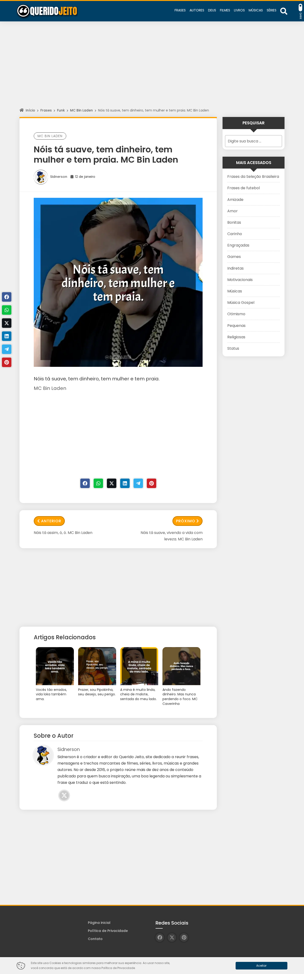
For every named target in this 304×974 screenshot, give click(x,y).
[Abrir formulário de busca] (283, 11)
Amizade (235, 199)
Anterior (51, 521)
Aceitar (261, 966)
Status (233, 348)
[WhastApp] (98, 483)
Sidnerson (58, 176)
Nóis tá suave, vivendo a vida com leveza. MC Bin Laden (172, 536)
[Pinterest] (151, 483)
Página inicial (99, 922)
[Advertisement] (152, 69)
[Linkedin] (125, 483)
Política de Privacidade (108, 930)
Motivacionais (240, 279)
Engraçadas (238, 245)
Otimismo (236, 314)
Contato (95, 938)
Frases (46, 110)
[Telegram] (138, 483)
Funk (61, 110)
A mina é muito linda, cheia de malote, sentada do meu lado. (138, 694)
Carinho (234, 234)
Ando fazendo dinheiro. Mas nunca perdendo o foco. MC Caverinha (180, 697)
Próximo (185, 521)
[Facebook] (85, 483)
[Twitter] (111, 483)
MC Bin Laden (81, 110)
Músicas (234, 291)
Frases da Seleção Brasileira (253, 176)
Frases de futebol (243, 188)
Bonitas (234, 222)
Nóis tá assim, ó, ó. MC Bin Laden (63, 532)
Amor (232, 211)
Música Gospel (240, 302)
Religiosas (236, 337)
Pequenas (236, 325)
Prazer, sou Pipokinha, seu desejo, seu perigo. (97, 692)
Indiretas (235, 268)
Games (234, 256)
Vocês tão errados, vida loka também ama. (51, 694)
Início (30, 110)
